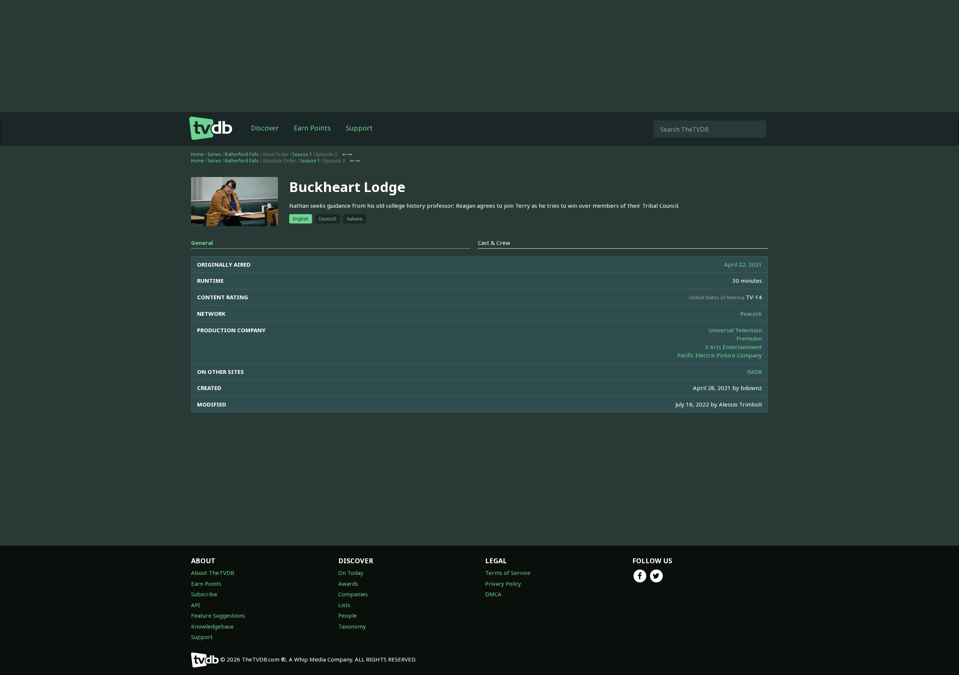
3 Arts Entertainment (733, 347)
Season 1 (302, 154)
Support (359, 127)
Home (197, 154)
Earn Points (312, 127)
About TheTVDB (212, 572)
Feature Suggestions (218, 615)
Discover (265, 127)
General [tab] (202, 242)
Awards (348, 583)
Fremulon (749, 338)
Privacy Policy (503, 583)
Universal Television (735, 330)
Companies (353, 594)
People (347, 615)
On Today (350, 572)
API (195, 605)
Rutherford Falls (242, 154)
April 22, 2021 (743, 264)
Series (214, 154)
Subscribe (204, 594)
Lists (344, 605)
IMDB (754, 371)
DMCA (493, 594)
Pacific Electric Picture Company (719, 355)
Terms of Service (507, 572)
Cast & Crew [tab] (494, 242)
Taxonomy (352, 626)
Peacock (751, 313)
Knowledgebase (212, 626)
